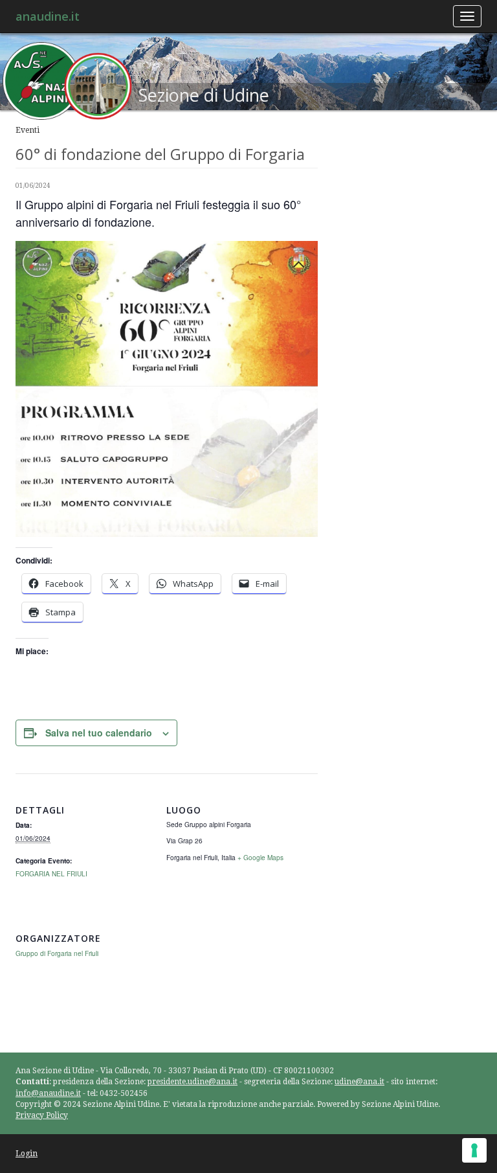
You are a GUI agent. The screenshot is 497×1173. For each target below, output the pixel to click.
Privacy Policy (42, 1115)
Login (27, 1153)
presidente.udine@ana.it (192, 1081)
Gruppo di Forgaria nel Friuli (57, 953)
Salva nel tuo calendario (98, 732)
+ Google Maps (260, 857)
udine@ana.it (359, 1081)
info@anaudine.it (48, 1093)
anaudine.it (48, 16)
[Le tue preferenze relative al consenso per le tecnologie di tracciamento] (474, 1150)
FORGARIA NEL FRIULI (51, 873)
